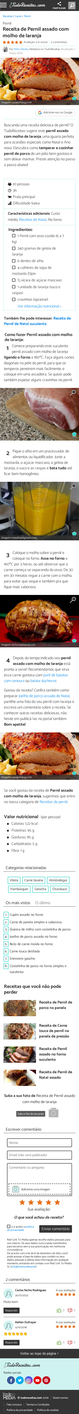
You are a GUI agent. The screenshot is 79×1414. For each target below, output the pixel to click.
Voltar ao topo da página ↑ (39, 1354)
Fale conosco (14, 1404)
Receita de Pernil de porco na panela (55, 1005)
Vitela (14, 880)
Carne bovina (33, 880)
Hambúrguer (19, 889)
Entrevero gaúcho (22, 959)
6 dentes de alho (30, 261)
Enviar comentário (56, 1229)
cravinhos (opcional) (32, 299)
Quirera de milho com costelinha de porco (40, 929)
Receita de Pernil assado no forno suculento (53, 1054)
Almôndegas (58, 880)
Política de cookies (48, 1410)
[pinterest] (46, 1380)
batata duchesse (43, 681)
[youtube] (37, 1380)
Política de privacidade (20, 1410)
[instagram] (28, 1380)
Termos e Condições (37, 1404)
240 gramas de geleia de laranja (34, 251)
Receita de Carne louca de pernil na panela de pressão (54, 1031)
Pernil (27, 16)
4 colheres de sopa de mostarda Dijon (32, 271)
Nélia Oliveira (21, 49)
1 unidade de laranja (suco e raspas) (36, 290)
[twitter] (20, 1380)
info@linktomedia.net (23, 1266)
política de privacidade (20, 1228)
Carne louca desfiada (25, 951)
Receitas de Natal (33, 220)
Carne (18, 16)
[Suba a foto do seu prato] (53, 1113)
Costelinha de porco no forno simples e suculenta (38, 969)
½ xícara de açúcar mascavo (39, 280)
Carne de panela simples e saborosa (36, 922)
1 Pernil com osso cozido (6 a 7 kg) (38, 239)
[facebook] (11, 1380)
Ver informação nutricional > (39, 306)
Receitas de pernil (53, 802)
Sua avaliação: (38, 1209)
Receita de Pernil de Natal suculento (37, 321)
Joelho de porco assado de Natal (44, 696)
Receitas (8, 16)
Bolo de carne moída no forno (31, 944)
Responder (11, 1310)
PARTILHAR (59, 8)
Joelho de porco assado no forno (33, 937)
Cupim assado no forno (26, 915)
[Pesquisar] (72, 5)
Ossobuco (59, 889)
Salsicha (40, 889)
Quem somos (60, 1398)
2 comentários (59, 42)
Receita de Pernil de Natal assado (55, 1075)
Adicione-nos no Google (57, 112)
